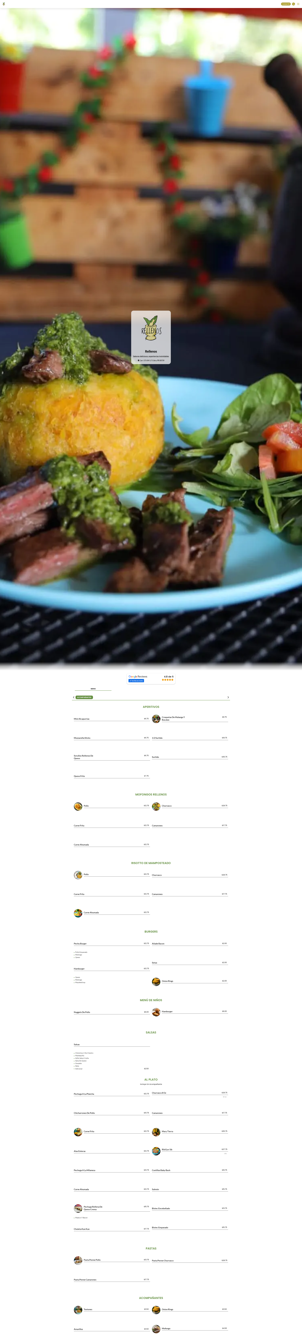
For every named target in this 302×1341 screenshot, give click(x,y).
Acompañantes (84, 697)
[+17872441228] (293, 4)
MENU (93, 689)
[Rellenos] (7, 4)
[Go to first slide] (228, 697)
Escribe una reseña (137, 680)
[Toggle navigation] (298, 4)
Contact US (285, 4)
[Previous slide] (74, 697)
